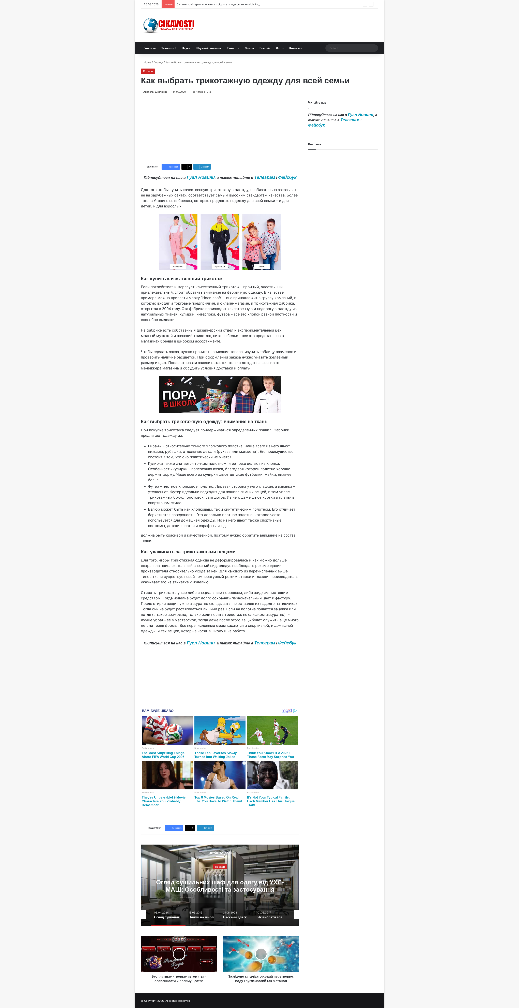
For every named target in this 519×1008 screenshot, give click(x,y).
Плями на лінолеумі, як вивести (220, 885)
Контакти (295, 48)
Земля (249, 48)
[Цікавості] (169, 25)
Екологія (233, 48)
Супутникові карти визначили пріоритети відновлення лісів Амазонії (221, 4)
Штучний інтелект (208, 48)
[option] (220, 885)
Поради (158, 62)
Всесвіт (265, 48)
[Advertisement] (220, 128)
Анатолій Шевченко (155, 91)
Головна (150, 48)
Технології (168, 48)
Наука (186, 48)
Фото (280, 48)
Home (147, 62)
